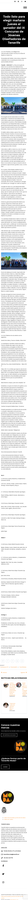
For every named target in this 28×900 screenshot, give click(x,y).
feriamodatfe (14, 667)
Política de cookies (8, 819)
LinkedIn (17, 661)
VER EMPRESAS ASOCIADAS (9, 735)
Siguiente (23, 672)
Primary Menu (25, 7)
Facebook (7, 661)
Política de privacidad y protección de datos (14, 817)
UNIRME (5, 767)
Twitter (3, 661)
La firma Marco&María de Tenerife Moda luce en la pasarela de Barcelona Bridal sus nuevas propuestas (12, 689)
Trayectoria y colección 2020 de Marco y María (12, 706)
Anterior (5, 672)
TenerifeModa (22, 667)
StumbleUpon (22, 661)
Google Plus (12, 661)
